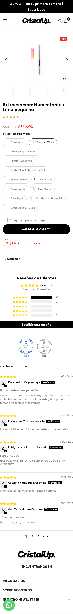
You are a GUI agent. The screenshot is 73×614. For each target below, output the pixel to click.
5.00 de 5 (46, 285)
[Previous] (8, 59)
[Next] (64, 59)
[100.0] (25, 346)
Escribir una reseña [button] (36, 324)
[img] (8, 377)
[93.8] (44, 346)
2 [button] (32, 536)
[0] (65, 21)
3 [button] (38, 536)
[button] (11, 117)
